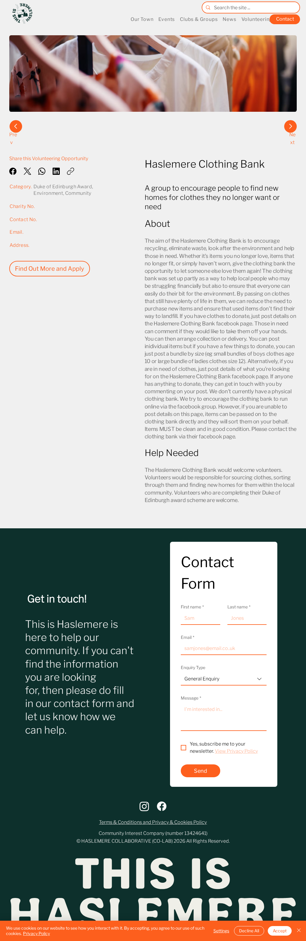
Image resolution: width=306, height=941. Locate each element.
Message (191, 697)
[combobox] (224, 679)
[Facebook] (12, 171)
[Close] (298, 930)
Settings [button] (221, 930)
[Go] (16, 126)
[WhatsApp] (41, 171)
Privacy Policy (36, 933)
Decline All (249, 930)
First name (192, 606)
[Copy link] (70, 171)
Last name (238, 606)
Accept (280, 930)
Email (187, 637)
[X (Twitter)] (27, 171)
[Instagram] (144, 806)
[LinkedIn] (56, 171)
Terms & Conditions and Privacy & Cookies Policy (153, 822)
